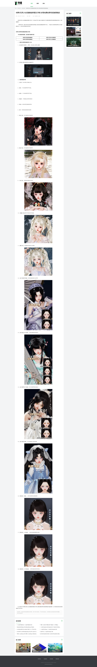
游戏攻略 (23, 8)
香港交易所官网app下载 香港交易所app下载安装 (25, 627)
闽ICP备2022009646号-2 (48, 664)
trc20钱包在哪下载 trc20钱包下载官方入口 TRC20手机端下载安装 (27, 629)
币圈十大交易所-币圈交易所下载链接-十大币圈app (49, 624)
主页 (15, 8)
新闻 (38, 3)
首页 (32, 3)
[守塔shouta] (18, 3)
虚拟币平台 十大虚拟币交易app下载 (46, 631)
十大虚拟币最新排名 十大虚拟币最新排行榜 (24, 624)
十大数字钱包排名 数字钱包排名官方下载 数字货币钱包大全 (50, 627)
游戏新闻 (45, 658)
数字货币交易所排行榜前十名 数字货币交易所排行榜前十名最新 (50, 633)
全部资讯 (19, 8)
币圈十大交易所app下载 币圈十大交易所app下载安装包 (26, 633)
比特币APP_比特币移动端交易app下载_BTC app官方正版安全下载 (27, 631)
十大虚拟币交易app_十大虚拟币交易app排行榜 (48, 629)
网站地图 (57, 658)
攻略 (44, 3)
